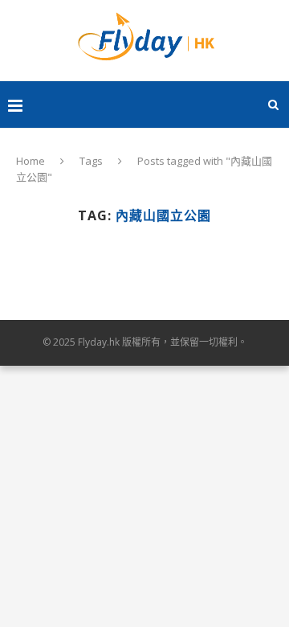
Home (30, 161)
